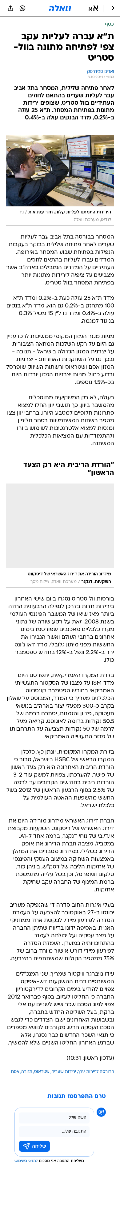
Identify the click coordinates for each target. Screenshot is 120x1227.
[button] (93, 8)
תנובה (26, 1072)
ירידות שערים (63, 1072)
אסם (15, 1072)
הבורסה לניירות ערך (96, 1072)
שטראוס (42, 1072)
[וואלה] (60, 8)
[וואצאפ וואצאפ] (22, 8)
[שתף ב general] (10, 8)
